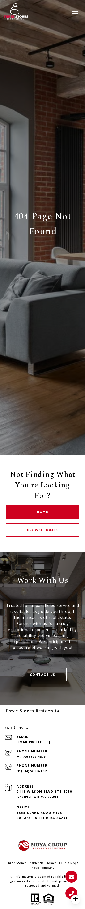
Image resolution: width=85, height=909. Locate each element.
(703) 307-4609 (33, 756)
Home (42, 511)
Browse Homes (42, 530)
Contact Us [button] (42, 674)
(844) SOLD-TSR (34, 771)
